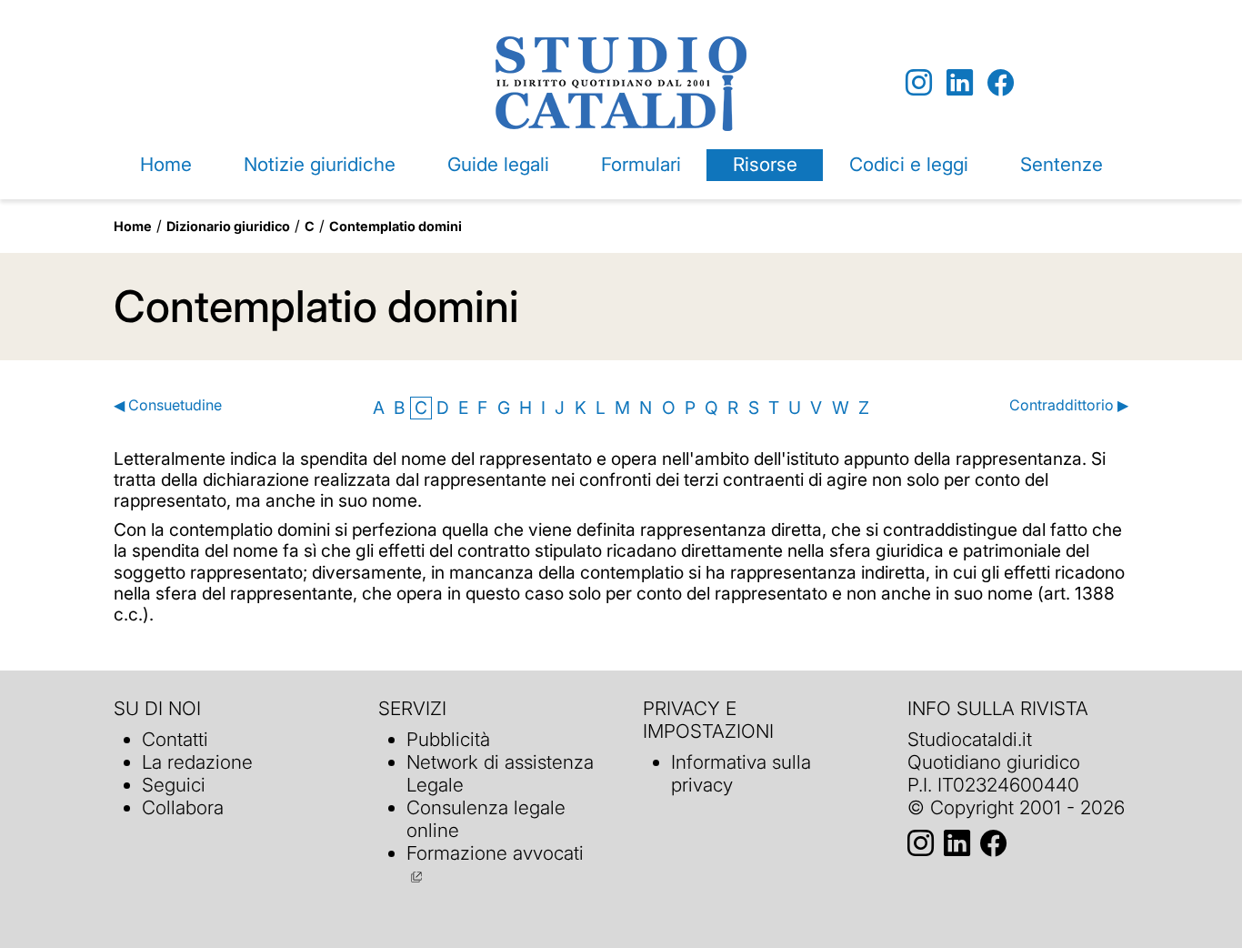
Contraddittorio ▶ (1068, 405)
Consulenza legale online (486, 819)
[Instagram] (919, 83)
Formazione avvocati (495, 853)
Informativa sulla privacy (741, 773)
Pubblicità (448, 739)
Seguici (173, 784)
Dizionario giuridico (228, 226)
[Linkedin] (960, 83)
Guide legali (498, 164)
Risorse (765, 164)
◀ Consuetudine (168, 405)
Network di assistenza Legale (500, 773)
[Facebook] (1000, 83)
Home (166, 164)
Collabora (183, 807)
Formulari (641, 164)
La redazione (197, 762)
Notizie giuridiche (320, 164)
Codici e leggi (908, 164)
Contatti (175, 739)
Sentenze (1061, 164)
